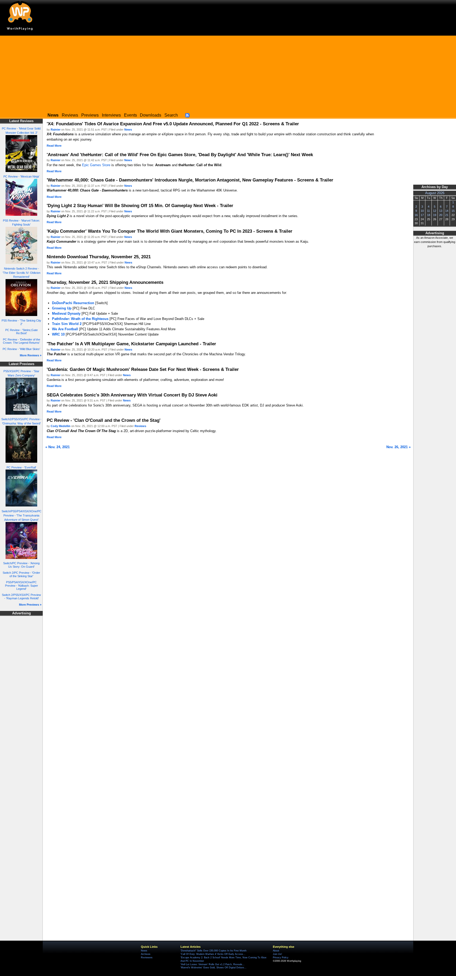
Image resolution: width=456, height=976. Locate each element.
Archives (145, 954)
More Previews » (30, 604)
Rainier (55, 129)
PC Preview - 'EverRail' (21, 467)
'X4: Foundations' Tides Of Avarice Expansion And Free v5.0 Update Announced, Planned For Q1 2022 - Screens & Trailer (173, 123)
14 (446, 210)
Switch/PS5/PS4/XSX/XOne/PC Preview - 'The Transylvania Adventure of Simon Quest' (21, 515)
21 (446, 215)
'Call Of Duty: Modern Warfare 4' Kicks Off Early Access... (212, 954)
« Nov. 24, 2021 (57, 447)
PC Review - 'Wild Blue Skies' (21, 349)
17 (422, 215)
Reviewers (147, 957)
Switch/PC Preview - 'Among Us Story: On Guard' (21, 565)
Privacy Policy (280, 957)
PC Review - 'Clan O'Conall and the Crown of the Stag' (103, 420)
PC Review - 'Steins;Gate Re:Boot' (21, 331)
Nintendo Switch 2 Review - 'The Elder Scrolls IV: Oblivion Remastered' (21, 273)
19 (434, 215)
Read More (54, 145)
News (128, 129)
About (276, 950)
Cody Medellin (60, 426)
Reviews (70, 115)
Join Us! (277, 954)
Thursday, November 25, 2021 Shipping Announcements (105, 282)
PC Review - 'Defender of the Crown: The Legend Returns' (21, 341)
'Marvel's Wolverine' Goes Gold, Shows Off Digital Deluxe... (213, 967)
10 (422, 210)
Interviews (111, 115)
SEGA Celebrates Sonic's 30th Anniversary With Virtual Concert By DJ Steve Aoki (132, 395)
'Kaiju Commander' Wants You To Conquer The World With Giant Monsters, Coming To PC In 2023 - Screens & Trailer (169, 231)
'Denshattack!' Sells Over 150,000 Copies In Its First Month (213, 950)
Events (130, 115)
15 (453, 210)
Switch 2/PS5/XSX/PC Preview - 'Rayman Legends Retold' (21, 596)
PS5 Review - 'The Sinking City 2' (21, 322)
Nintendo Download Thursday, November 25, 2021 (99, 256)
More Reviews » (30, 355)
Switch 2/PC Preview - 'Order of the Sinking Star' (21, 574)
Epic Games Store (96, 165)
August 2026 (434, 193)
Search (171, 115)
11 (428, 210)
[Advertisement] (228, 72)
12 (434, 210)
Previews (90, 115)
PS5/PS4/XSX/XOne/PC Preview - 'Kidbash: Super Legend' (21, 585)
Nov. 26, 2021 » (398, 447)
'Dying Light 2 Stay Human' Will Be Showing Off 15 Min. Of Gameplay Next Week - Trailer (140, 205)
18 (428, 215)
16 (416, 215)
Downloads (150, 115)
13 (440, 210)
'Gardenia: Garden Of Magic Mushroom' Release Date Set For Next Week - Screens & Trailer (143, 369)
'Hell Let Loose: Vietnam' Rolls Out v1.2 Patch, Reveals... (212, 964)
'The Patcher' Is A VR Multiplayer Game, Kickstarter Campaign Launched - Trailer (131, 343)
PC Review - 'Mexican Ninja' (21, 176)
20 (440, 215)
